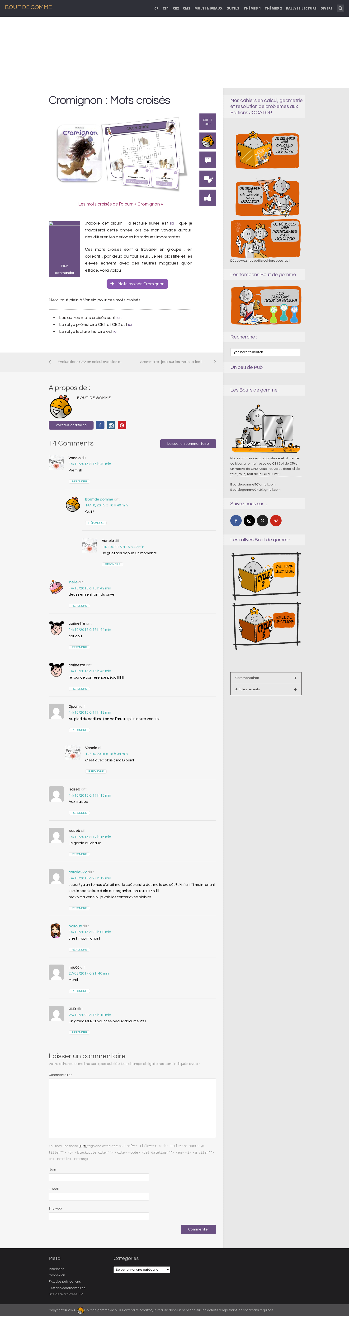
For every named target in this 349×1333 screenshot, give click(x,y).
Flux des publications (65, 1281)
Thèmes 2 (273, 8)
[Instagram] (249, 520)
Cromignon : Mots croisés (109, 100)
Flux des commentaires (67, 1288)
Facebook (100, 425)
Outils (232, 8)
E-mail (54, 1189)
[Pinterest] (276, 520)
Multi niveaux (208, 8)
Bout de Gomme (28, 7)
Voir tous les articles (71, 425)
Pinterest (122, 425)
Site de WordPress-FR (66, 1294)
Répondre (79, 481)
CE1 (166, 8)
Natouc (75, 926)
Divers (327, 8)
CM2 (186, 8)
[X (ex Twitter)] (262, 520)
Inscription (56, 1269)
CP (156, 8)
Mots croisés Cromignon (141, 284)
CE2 (176, 8)
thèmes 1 (252, 8)
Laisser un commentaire (188, 444)
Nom (52, 1169)
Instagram (111, 425)
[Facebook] (236, 520)
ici (172, 223)
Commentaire (60, 1075)
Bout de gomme (99, 499)
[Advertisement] (174, 52)
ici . (119, 317)
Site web (55, 1208)
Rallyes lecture (301, 8)
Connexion (57, 1275)
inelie (73, 582)
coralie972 (78, 872)
